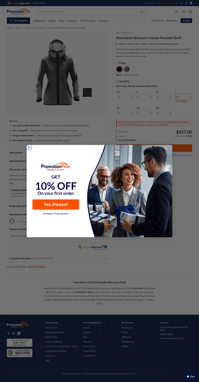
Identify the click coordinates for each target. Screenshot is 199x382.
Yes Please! (56, 204)
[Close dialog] (29, 147)
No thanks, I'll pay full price (55, 214)
